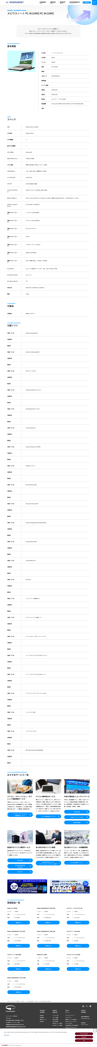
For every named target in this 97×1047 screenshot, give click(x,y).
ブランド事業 (55, 1017)
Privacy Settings (68, 1023)
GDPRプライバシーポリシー (71, 1021)
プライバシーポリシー (70, 1015)
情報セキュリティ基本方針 (70, 1019)
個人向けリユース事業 (57, 1023)
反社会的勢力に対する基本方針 (71, 1025)
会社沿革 (42, 1021)
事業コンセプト (43, 1019)
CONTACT (86, 2)
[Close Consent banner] (95, 1030)
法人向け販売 (55, 1021)
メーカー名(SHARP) (29, 1001)
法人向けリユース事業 (57, 1025)
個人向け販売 (55, 1019)
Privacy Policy (6, 1035)
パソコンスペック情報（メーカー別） (17, 1001)
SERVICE (53, 2)
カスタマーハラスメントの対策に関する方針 (70, 1028)
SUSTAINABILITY (75, 2)
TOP (8, 1001)
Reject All (84, 1037)
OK (84, 1040)
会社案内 (42, 1015)
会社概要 (42, 1017)
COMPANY (43, 2)
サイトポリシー (68, 1017)
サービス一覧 (55, 1015)
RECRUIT (62, 2)
